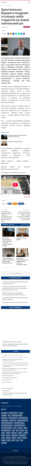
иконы (3, 432)
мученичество (14, 435)
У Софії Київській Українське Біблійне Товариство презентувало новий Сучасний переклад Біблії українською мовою (6, 216)
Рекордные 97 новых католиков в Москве (12, 341)
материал (26, 432)
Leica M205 (4, 415)
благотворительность (6, 430)
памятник (14, 437)
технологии (4, 442)
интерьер (8, 432)
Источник (27, 197)
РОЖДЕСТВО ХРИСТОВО (22, 420)
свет (18, 440)
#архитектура (4, 412)
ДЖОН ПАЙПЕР (5, 420)
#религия (21, 412)
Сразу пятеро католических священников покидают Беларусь (15, 363)
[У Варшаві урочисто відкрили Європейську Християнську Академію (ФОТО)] (8, 252)
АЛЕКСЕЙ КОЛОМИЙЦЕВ (17, 415)
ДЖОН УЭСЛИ (13, 420)
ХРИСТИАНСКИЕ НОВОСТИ (7, 425)
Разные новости (6, 390)
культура (20, 432)
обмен (3, 437)
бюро (13, 430)
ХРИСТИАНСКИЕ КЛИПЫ (19, 422)
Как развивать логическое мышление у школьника (15, 302)
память (19, 437)
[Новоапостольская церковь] (4, 143)
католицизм (14, 432)
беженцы (20, 427)
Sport (9, 415)
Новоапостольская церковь (15, 141)
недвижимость (22, 435)
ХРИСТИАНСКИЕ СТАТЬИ (19, 425)
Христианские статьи (6, 379)
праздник (4, 440)
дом (26, 430)
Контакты (15, 450)
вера (17, 430)
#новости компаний (13, 412)
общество (8, 437)
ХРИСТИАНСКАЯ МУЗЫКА (7, 422)
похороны (25, 437)
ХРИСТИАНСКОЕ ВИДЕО (7, 427)
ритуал (13, 440)
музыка (8, 435)
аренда (14, 427)
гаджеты (22, 430)
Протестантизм (26, 26)
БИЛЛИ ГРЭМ (4, 417)
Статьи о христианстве (7, 388)
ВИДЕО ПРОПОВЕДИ (13, 417)
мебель (3, 435)
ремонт (8, 440)
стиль (21, 440)
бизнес (25, 427)
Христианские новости (7, 382)
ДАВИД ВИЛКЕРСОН (23, 417)
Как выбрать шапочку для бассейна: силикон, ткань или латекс (15, 357)
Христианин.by (4, 2)
